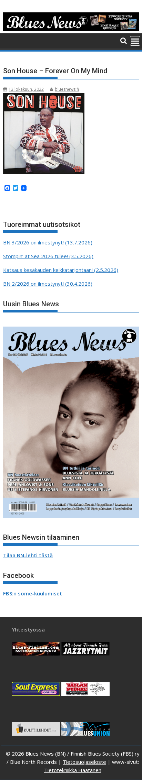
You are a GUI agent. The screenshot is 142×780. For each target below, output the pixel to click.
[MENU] (135, 41)
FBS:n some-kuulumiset (32, 593)
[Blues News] (71, 29)
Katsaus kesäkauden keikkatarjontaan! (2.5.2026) (60, 269)
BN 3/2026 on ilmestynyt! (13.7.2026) (47, 242)
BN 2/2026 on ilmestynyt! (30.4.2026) (47, 283)
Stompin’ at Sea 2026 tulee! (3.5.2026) (48, 256)
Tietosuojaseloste (84, 761)
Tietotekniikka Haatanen (72, 770)
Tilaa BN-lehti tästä (28, 555)
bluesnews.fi (67, 89)
